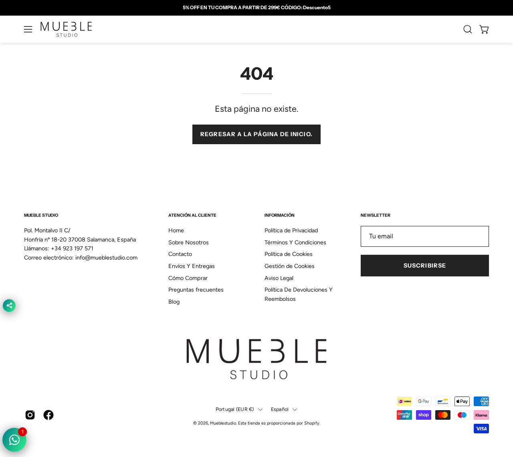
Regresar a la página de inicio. (256, 134)
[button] (467, 29)
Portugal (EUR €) (235, 409)
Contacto (180, 254)
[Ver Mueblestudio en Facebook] (48, 415)
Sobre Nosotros (188, 242)
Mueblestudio (223, 423)
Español (280, 409)
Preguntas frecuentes (196, 290)
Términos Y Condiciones (295, 242)
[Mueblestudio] (66, 29)
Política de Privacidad (291, 230)
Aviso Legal (279, 278)
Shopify (311, 423)
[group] (256, 7)
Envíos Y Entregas (191, 266)
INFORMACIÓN (280, 215)
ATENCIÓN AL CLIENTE (192, 215)
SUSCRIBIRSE (425, 265)
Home (176, 230)
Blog (174, 301)
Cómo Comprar (188, 278)
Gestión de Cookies (290, 266)
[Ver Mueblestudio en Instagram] (30, 415)
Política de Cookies (289, 254)
